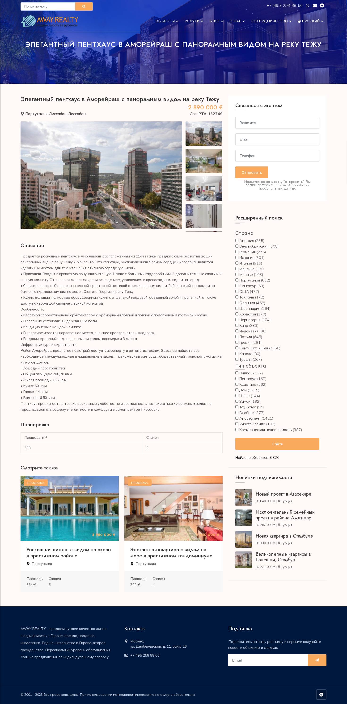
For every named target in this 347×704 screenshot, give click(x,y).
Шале (244, 395)
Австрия (246, 240)
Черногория (249, 319)
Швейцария (249, 308)
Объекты (165, 21)
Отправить (251, 172)
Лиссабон (58, 113)
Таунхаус (247, 407)
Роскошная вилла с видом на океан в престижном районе (68, 552)
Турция (245, 359)
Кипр (243, 325)
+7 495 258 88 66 (145, 655)
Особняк (246, 412)
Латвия (245, 336)
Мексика (246, 268)
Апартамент (250, 418)
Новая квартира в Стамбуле (284, 536)
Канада (245, 353)
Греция (245, 342)
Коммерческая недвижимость (265, 429)
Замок (244, 401)
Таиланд (246, 297)
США (244, 291)
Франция (247, 302)
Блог (214, 21)
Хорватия (247, 314)
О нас (236, 21)
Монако (246, 274)
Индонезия (248, 331)
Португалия (36, 113)
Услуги (192, 21)
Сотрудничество (269, 21)
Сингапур (247, 285)
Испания (246, 257)
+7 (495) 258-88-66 (285, 5)
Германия (247, 251)
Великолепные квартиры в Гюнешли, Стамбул (283, 557)
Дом (243, 390)
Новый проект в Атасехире (283, 494)
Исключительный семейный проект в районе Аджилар (285, 515)
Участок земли (252, 424)
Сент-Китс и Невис (255, 348)
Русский (310, 21)
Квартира (247, 384)
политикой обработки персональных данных (284, 186)
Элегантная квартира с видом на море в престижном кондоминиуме (171, 552)
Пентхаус (247, 378)
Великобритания (253, 246)
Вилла (244, 373)
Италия (245, 263)
